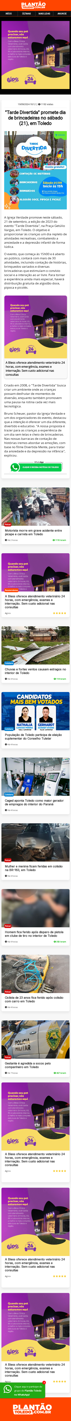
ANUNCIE (62, 13)
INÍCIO (9, 13)
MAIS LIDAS (44, 13)
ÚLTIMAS (26, 13)
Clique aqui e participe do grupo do (28, 1390)
